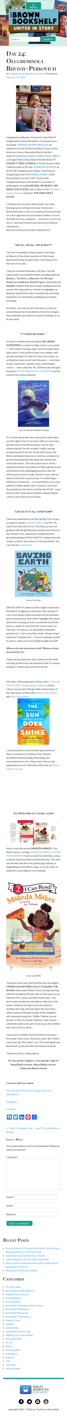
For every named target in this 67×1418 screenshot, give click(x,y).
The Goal (10, 1364)
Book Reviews (13, 1301)
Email (10, 1205)
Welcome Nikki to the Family (21, 1270)
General (10, 1323)
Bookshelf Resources (17, 1312)
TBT (8, 1361)
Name (10, 1196)
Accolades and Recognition (20, 1290)
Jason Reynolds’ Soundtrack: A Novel (25, 1255)
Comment (12, 1157)
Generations (12, 1327)
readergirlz (11, 1353)
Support (10, 1357)
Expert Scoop (13, 1320)
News (9, 1346)
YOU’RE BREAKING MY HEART (33, 371)
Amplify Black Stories (17, 1294)
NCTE (9, 1342)
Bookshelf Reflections (17, 1309)
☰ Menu (33, 6)
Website (10, 1214)
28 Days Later (13, 1286)
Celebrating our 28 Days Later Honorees (27, 1259)
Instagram (11, 1101)
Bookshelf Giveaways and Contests (24, 1305)
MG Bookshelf (14, 1338)
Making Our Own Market (19, 1335)
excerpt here (25, 544)
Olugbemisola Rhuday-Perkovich (27, 73)
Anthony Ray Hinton (46, 692)
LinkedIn (10, 1108)
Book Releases (13, 1297)
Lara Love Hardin (20, 696)
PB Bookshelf (13, 1349)
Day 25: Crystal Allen (46, 1128)
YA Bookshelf (13, 1368)
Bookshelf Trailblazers (18, 1316)
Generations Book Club (18, 1331)
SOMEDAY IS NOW (45, 166)
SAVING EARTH (35, 522)
